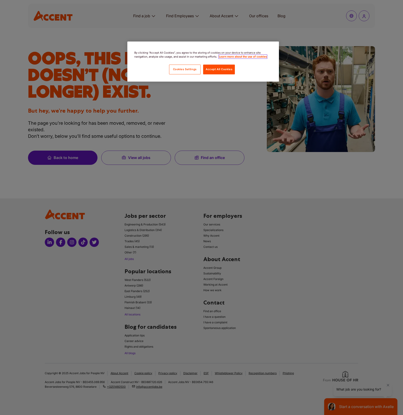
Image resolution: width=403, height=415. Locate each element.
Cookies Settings (185, 69)
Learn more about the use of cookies (243, 56)
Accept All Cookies (219, 69)
